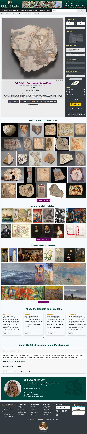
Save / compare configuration (75, 78)
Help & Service (42, 10)
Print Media (35, 10)
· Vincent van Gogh (46, 406)
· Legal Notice (20, 407)
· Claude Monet (46, 407)
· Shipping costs (33, 409)
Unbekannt (21, 13)
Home (2, 13)
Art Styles (22, 10)
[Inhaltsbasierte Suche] (81, 10)
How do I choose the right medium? (12, 366)
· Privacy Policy (20, 411)
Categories (15, 10)
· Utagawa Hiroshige (47, 412)
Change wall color (38, 101)
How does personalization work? (11, 351)
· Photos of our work (34, 412)
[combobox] (75, 28)
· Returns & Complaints (22, 414)
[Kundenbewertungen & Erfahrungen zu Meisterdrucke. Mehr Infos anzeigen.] (78, 409)
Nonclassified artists (14, 13)
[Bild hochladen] (84, 10)
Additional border (69, 26)
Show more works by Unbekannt (43, 239)
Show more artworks (43, 302)
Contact (49, 10)
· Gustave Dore (46, 414)
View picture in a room (51, 101)
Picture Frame (28, 10)
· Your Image (32, 406)
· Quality (31, 411)
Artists (10, 10)
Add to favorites (26, 101)
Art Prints (6, 10)
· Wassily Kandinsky (47, 411)
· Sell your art (32, 407)
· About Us (19, 416)
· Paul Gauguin (46, 409)
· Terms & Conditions (21, 409)
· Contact (19, 406)
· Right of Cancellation (22, 412)
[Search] (78, 10)
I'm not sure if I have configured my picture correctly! (16, 371)
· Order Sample (33, 416)
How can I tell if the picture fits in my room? (14, 361)
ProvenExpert (7, 332)
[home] (2, 10)
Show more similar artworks (43, 200)
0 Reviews (36, 104)
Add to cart (76, 104)
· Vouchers (32, 414)
